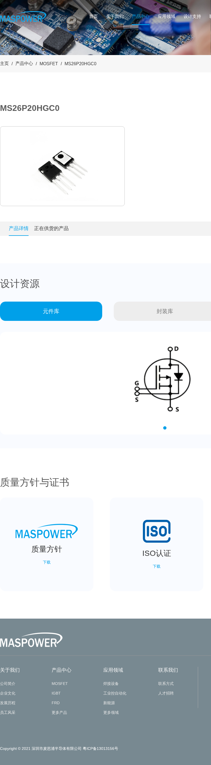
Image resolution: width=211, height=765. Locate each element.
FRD (56, 703)
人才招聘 (166, 693)
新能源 (109, 703)
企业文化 (7, 693)
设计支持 (192, 16)
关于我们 (115, 16)
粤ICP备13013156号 (100, 748)
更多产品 (59, 712)
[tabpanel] (62, 166)
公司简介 (7, 683)
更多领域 (111, 712)
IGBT (56, 693)
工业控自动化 (114, 693)
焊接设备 (111, 683)
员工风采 (7, 712)
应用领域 (166, 16)
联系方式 (166, 683)
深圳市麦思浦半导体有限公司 (57, 748)
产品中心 (140, 16)
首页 (93, 16)
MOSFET (49, 63)
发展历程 (7, 703)
